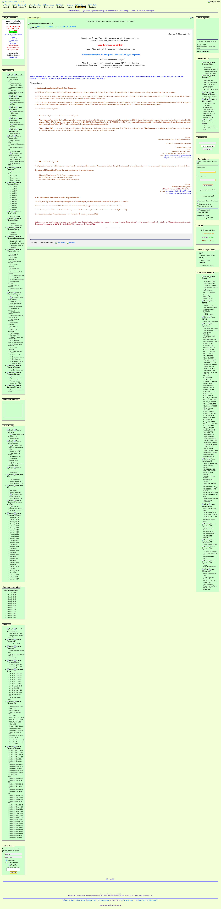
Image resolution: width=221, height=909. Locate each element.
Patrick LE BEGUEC (210, 413)
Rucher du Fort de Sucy (16, 238)
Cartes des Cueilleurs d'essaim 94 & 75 (210, 581)
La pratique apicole (15, 76)
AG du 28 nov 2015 (15, 680)
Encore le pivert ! (15, 178)
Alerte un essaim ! (15, 216)
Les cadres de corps (15, 633)
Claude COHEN (209, 366)
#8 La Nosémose (15, 277)
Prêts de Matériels (14, 496)
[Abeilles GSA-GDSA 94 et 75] (13, 2)
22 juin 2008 (13, 207)
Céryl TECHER (208, 446)
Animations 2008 (14, 644)
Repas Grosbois (13, 184)
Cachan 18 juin (14, 472)
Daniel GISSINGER (210, 391)
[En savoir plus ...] (128, 900)
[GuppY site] (91, 900)
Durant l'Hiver (13, 131)
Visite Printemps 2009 (16, 720)
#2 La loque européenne (12, 258)
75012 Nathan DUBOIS (211, 330)
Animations (11, 470)
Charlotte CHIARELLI (210, 285)
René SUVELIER (209, 113)
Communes (206, 571)
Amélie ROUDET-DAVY (211, 440)
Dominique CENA (209, 283)
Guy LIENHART (209, 415)
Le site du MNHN (15, 151)
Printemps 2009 (14, 571)
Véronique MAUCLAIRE (207, 295)
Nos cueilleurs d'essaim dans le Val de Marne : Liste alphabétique (210, 587)
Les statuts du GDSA (16, 483)
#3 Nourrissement (15, 359)
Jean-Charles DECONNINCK (207, 376)
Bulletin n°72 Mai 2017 (16, 795)
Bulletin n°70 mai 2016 (16, 799)
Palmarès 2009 (11, 613)
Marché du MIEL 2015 (211, 90)
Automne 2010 (14, 562)
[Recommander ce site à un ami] (209, 217)
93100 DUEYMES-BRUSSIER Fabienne (209, 469)
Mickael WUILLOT (209, 456)
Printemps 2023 (14, 522)
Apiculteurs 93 (207, 461)
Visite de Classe (15, 176)
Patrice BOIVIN (208, 354)
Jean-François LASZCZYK (208, 408)
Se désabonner (13, 863)
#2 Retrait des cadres (16, 361)
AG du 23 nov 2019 (15, 673)
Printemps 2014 (14, 548)
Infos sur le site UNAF (208, 255)
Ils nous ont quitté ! (209, 100)
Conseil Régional (13, 662)
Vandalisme (13, 234)
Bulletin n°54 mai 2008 (16, 833)
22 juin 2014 (13, 197)
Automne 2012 (14, 554)
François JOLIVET (210, 400)
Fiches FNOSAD (13, 251)
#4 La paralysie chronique (13, 265)
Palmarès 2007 (11, 617)
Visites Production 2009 (16, 718)
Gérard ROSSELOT (210, 438)
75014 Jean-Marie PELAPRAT (209, 336)
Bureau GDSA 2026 (16, 481)
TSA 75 (204, 303)
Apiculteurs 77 (207, 549)
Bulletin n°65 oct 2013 (16, 811)
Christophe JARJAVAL (211, 398)
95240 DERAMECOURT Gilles (210, 566)
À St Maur (212, 230)
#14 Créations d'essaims (13, 323)
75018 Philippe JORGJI (211, 341)
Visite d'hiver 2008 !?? (16, 736)
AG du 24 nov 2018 (15, 676)
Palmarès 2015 (11, 605)
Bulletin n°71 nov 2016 (16, 797)
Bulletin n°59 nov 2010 (16, 823)
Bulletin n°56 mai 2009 (16, 829)
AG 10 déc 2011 (14, 688)
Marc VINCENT (209, 298)
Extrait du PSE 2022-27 (16, 509)
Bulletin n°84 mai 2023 (16, 764)
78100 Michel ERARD (210, 544)
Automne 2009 (14, 566)
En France (204, 230)
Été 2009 (12, 569)
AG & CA (15, 670)
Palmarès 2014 (11, 607)
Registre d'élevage (15, 456)
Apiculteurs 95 (207, 563)
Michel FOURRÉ (209, 385)
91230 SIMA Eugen (210, 532)
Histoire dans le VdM (14, 387)
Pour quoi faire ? (15, 479)
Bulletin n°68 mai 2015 (16, 805)
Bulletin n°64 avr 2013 (16, 813)
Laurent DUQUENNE (210, 381)
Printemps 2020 (14, 528)
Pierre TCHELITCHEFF (208, 313)
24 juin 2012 (13, 199)
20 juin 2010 (13, 203)
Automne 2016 (14, 538)
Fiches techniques (14, 295)
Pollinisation (207, 67)
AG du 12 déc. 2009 (15, 692)
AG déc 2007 (14, 577)
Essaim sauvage (15, 180)
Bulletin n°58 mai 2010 (16, 825)
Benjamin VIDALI (209, 454)
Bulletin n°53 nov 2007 (16, 835)
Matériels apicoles (14, 374)
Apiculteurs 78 (207, 542)
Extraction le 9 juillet (16, 241)
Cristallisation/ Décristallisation (208, 87)
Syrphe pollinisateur (210, 71)
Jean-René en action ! (16, 370)
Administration (13, 443)
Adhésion (11, 432)
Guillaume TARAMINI (210, 444)
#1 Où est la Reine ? (16, 363)
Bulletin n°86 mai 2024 (16, 759)
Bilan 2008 (12, 724)
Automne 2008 (14, 575)
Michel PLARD (208, 432)
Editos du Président (14, 515)
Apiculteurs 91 (207, 526)
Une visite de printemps (13, 80)
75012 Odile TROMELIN (207, 333)
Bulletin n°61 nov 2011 (16, 819)
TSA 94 (204, 278)
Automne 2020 (14, 526)
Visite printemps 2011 (16, 706)
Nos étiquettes (208, 80)
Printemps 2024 (14, 517)
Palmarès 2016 (11, 603)
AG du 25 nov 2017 (15, 678)
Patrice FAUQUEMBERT (208, 290)
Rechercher (207, 149)
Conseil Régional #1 (15, 665)
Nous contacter (14, 438)
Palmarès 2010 (11, 611)
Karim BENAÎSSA (209, 348)
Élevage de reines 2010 (209, 94)
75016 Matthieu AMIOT (211, 339)
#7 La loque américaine (17, 275)
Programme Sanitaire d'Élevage (14, 503)
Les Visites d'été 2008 (16, 730)
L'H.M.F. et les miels (210, 82)
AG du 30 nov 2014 (15, 682)
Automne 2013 (14, 550)
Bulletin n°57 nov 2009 (16, 827)
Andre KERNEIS (209, 115)
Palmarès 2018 (11, 599)
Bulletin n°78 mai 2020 (16, 778)
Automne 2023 (14, 520)
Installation (13, 223)
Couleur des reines (15, 301)
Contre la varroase (15, 511)
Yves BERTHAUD (209, 281)
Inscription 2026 (11, 593)
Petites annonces (15, 381)
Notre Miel (205, 78)
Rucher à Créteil (13, 221)
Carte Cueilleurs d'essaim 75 (208, 578)
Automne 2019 (14, 530)
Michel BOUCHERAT (210, 307)
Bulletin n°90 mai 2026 (16, 751)
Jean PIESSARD (209, 103)
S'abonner (11, 860)
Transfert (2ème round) (16, 740)
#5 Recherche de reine (17, 355)
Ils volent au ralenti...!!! (211, 69)
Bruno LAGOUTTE (210, 404)
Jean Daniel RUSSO (210, 442)
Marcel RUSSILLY (209, 109)
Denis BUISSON (209, 358)
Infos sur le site (205, 260)
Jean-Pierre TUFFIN (210, 452)
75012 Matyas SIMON (211, 328)
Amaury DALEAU (209, 370)
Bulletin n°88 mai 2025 (16, 755)
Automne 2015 (14, 542)
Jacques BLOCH (209, 352)
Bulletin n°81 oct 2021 (16, 771)
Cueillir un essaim (210, 73)
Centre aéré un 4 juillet (17, 243)
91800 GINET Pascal (210, 534)
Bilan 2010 (12, 708)
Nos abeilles (13, 658)
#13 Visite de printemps (13, 327)
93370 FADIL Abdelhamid (207, 501)
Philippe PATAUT (209, 428)
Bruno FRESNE (209, 387)
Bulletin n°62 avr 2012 (16, 817)
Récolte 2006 (13, 744)
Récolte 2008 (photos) (16, 726)
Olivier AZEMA (208, 345)
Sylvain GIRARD (209, 389)
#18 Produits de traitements (13, 309)
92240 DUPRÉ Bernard (211, 514)
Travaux (12, 104)
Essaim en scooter (14, 367)
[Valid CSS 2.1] (152, 900)
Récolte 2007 (13, 738)
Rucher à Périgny (13, 229)
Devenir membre (208, 196)
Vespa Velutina (12, 138)
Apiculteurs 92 (207, 506)
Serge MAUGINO (209, 422)
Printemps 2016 (14, 540)
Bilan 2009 (12, 716)
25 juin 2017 (13, 191)
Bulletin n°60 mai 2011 (16, 821)
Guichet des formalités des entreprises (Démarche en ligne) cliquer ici (110, 55)
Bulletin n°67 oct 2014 (16, 807)
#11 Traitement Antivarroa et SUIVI (14, 334)
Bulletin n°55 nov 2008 (16, 831)
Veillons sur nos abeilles (207, 122)
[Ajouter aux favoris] (207, 217)
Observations (15, 100)
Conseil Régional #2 (15, 667)
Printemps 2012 (14, 556)
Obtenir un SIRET (15, 451)
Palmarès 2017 (11, 601)
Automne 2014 (14, 546)
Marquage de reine (15, 83)
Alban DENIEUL (209, 379)
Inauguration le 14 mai (16, 245)
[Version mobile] (212, 217)
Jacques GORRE (209, 293)
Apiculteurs (206, 326)
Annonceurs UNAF (15, 383)
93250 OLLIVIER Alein (211, 492)
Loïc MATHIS (208, 420)
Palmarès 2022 (11, 595)
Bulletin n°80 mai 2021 (16, 773)
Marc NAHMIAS (209, 426)
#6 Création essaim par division (15, 352)
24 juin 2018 (13, 189)
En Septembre (14, 98)
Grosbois (11, 169)
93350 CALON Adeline (211, 321)
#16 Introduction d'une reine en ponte (15, 316)
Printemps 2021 (14, 524)
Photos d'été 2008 (15, 728)
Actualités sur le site (207, 265)
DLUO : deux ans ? (210, 84)
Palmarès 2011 (11, 609)
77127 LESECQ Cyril (210, 551)
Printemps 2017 (14, 536)
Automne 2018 (14, 532)
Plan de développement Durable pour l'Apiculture (15, 464)
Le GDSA (15, 475)
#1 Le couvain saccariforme (13, 254)
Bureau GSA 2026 (15, 492)
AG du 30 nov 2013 (15, 684)
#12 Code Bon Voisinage (13, 330)
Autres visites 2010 (15, 710)
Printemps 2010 (14, 564)
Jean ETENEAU (209, 383)
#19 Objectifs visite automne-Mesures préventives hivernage (15, 305)
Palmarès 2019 (11, 597)
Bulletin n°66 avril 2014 (16, 809)
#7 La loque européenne (12, 348)
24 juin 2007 (13, 209)
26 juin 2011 (13, 201)
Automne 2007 (14, 579)
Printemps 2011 (14, 560)
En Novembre (13, 120)
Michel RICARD (209, 117)
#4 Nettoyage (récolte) (17, 357)
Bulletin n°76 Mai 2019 (16, 784)
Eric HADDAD (208, 396)
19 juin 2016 (13, 193)
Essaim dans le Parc (16, 225)
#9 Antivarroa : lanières (17, 279)
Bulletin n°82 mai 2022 (16, 768)
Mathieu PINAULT (209, 430)
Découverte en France (17, 161)
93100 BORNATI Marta (211, 463)
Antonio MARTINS (209, 417)
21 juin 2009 (13, 205)
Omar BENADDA (209, 350)
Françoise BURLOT (210, 360)
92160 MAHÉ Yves (210, 512)
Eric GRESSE (208, 393)
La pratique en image (210, 97)
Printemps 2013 (14, 552)
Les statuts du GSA (16, 498)
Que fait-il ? (13, 490)
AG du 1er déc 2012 (15, 686)
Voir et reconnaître (210, 126)
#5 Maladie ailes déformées (14, 269)
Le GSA (15, 486)
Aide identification (15, 159)
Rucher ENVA (12, 214)
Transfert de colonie (16, 85)
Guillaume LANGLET (210, 406)
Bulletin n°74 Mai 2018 (16, 789)
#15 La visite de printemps (13, 319)
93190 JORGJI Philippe (211, 487)
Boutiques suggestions (16, 379)
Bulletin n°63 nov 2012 (16, 815)
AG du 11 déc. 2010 (15, 690)
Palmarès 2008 (11, 615)
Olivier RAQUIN (209, 434)
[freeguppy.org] (104, 900)
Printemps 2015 (14, 544)
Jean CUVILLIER (209, 368)
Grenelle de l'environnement (13, 459)
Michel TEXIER (208, 448)
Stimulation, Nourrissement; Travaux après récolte (15, 92)
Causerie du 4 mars (16, 157)
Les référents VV (14, 155)
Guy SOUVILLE (209, 111)
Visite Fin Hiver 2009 (15, 722)
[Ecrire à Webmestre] (204, 217)
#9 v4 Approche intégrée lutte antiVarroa (15, 341)
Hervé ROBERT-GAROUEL (208, 310)
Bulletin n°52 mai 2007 (16, 837)
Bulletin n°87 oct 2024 (16, 757)
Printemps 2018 (14, 534)
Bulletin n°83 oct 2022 (16, 766)
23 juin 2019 (13, 187)
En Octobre (13, 109)
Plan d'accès (12, 174)
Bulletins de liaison (14, 748)
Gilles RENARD (209, 436)
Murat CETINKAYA (210, 362)
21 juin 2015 (13, 195)
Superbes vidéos (207, 64)
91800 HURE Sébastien (207, 536)
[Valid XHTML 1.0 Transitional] (74, 900)
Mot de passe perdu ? (207, 190)
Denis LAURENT (209, 411)
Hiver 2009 (13, 573)
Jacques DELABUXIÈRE (207, 106)
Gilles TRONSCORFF (211, 450)
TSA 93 (204, 319)
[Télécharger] (60, 242)
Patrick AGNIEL (209, 343)
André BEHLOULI (209, 305)
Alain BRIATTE (208, 356)
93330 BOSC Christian (211, 498)
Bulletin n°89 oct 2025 (16, 753)
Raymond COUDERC (211, 287)
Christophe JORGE (210, 402)
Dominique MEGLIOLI (211, 424)
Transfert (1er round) (16, 742)
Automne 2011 (14, 558)
